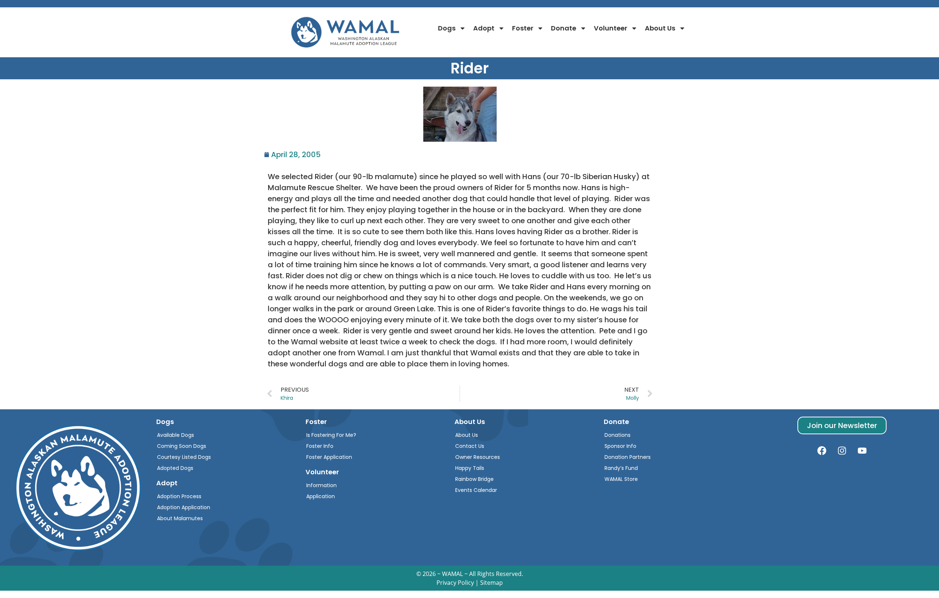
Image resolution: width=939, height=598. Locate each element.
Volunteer (610, 28)
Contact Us (469, 446)
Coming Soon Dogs (181, 446)
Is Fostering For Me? (331, 435)
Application (320, 496)
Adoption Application (183, 507)
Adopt (483, 28)
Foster (522, 28)
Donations (617, 435)
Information (321, 485)
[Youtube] (862, 451)
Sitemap (491, 583)
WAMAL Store (621, 479)
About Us (660, 28)
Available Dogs (175, 435)
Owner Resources (477, 457)
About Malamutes (180, 518)
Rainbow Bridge (474, 479)
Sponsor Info (620, 446)
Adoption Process (179, 496)
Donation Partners (627, 457)
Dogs (447, 28)
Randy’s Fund (621, 468)
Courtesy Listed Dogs (184, 457)
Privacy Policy (455, 583)
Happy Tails (469, 468)
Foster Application (329, 457)
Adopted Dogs (175, 468)
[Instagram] (842, 451)
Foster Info (319, 446)
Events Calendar (476, 490)
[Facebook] (822, 451)
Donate (563, 28)
